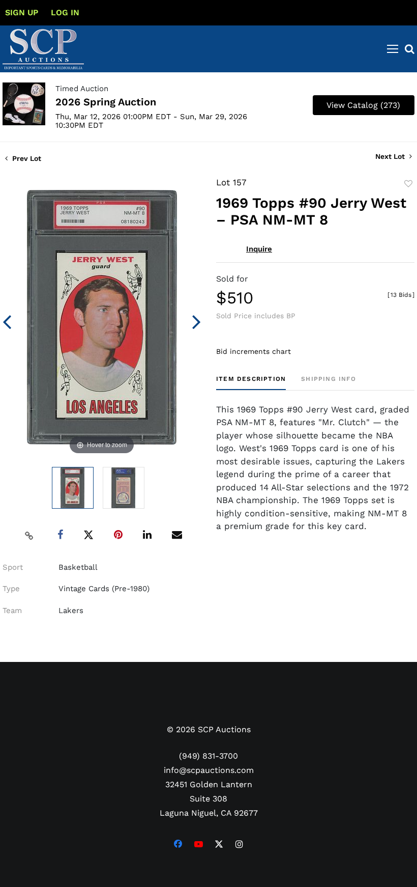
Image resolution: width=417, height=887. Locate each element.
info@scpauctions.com (209, 770)
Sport (13, 567)
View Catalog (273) (363, 105)
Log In (65, 12)
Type (11, 588)
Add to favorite (408, 183)
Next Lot (391, 156)
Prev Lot (25, 158)
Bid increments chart (253, 351)
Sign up (21, 12)
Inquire (259, 249)
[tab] (251, 382)
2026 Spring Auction (105, 102)
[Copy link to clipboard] (29, 535)
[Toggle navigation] (392, 49)
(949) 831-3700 (208, 756)
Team (12, 610)
